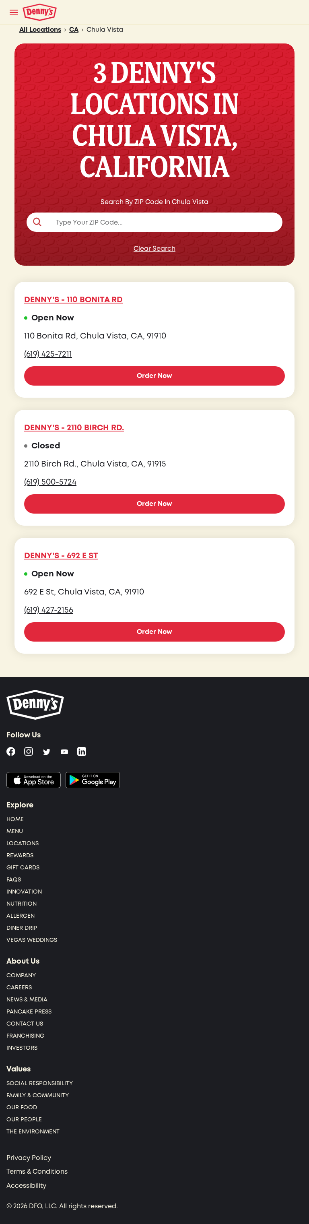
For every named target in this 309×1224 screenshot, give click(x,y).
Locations (22, 843)
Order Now (154, 376)
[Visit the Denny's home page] (35, 705)
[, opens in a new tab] (33, 780)
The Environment (33, 1131)
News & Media (26, 999)
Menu (14, 831)
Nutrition (21, 904)
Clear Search (154, 248)
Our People (24, 1119)
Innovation (24, 892)
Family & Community (37, 1095)
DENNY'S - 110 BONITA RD (73, 299)
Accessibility (26, 1185)
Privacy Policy (28, 1158)
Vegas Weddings (31, 940)
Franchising (25, 1036)
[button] (154, 222)
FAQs (13, 879)
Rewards (19, 855)
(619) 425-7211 (48, 354)
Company (21, 975)
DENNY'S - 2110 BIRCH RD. (74, 427)
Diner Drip (21, 928)
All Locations (40, 29)
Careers (19, 987)
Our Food (21, 1107)
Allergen (20, 916)
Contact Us (24, 1024)
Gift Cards (22, 867)
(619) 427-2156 (48, 610)
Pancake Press (29, 1012)
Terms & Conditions (37, 1171)
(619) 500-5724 (50, 482)
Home (15, 819)
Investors (21, 1048)
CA (73, 29)
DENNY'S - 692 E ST (61, 555)
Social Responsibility (39, 1083)
